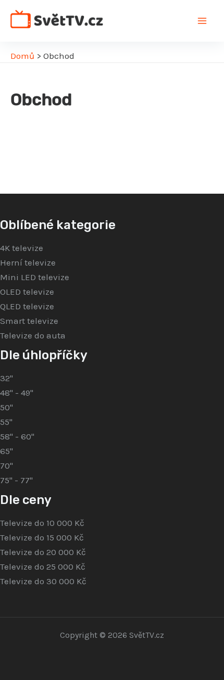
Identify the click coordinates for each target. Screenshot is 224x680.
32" (6, 378)
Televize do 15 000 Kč (42, 537)
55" (6, 422)
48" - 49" (16, 392)
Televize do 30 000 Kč (43, 581)
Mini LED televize (34, 277)
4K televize (21, 248)
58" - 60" (17, 436)
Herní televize (28, 262)
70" (6, 465)
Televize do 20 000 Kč (43, 552)
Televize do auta (33, 335)
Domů (22, 56)
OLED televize (27, 291)
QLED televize (27, 306)
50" (6, 407)
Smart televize (29, 321)
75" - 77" (16, 480)
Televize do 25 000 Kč (42, 566)
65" (6, 451)
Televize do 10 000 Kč (42, 523)
